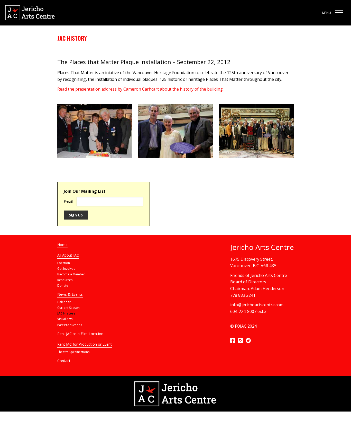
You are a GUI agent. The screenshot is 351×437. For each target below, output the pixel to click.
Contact (63, 360)
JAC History (66, 313)
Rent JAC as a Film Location (80, 333)
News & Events (70, 294)
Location (63, 263)
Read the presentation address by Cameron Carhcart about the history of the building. (140, 89)
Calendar (64, 302)
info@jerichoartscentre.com (256, 305)
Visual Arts (64, 319)
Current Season (68, 307)
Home (62, 244)
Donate (62, 285)
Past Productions (69, 325)
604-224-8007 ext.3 (248, 311)
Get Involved (66, 268)
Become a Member (71, 274)
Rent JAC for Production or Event (84, 344)
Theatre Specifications (73, 352)
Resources (64, 280)
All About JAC (68, 255)
